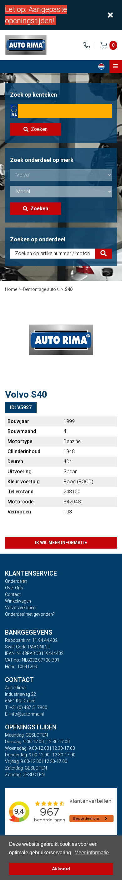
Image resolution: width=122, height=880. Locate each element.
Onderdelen (16, 581)
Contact (13, 594)
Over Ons (14, 587)
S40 (69, 289)
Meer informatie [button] (91, 852)
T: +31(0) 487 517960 (26, 707)
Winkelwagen (18, 601)
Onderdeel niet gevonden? (30, 614)
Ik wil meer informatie (61, 542)
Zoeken (39, 129)
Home (11, 289)
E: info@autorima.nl (24, 713)
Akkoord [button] (61, 868)
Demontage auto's (41, 289)
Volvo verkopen (20, 607)
